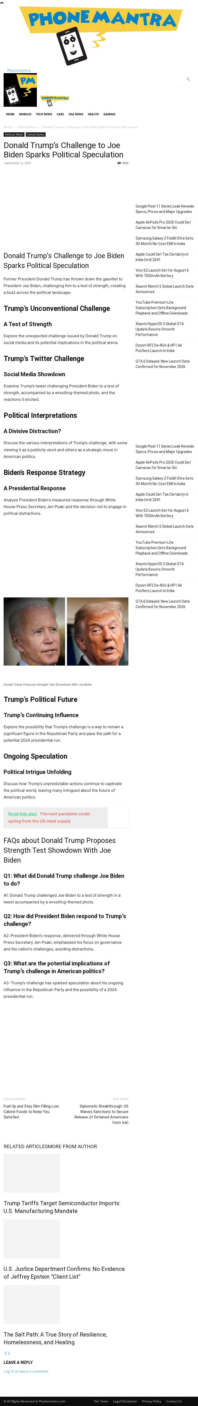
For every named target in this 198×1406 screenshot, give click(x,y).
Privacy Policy (151, 1401)
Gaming (109, 114)
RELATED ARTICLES (26, 1146)
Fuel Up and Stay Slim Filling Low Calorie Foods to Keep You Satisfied (31, 1111)
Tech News (44, 114)
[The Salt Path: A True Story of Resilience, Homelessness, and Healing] (66, 1304)
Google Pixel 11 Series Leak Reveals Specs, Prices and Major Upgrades (165, 209)
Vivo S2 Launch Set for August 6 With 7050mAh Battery (162, 273)
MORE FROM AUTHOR (72, 1146)
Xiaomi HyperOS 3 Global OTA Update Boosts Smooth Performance (160, 329)
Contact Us (174, 1401)
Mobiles (25, 114)
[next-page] (9, 1353)
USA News (76, 114)
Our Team (101, 1401)
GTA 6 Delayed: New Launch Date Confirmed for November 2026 (163, 364)
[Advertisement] (66, 207)
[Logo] (21, 105)
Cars (60, 114)
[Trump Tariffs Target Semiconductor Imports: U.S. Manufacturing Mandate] (66, 1173)
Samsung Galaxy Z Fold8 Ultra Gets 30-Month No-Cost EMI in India (164, 241)
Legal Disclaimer (125, 1401)
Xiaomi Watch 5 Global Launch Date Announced (165, 289)
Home (10, 114)
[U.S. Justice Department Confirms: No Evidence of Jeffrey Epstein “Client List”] (66, 1238)
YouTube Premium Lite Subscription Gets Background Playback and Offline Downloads (162, 307)
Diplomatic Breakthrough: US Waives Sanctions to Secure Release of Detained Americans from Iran (101, 1114)
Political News (27, 127)
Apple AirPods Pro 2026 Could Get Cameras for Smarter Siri (163, 225)
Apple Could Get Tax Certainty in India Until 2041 (162, 257)
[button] (188, 79)
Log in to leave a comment (26, 1371)
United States (35, 134)
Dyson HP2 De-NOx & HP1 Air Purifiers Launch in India (159, 348)
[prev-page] (5, 1353)
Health (93, 114)
